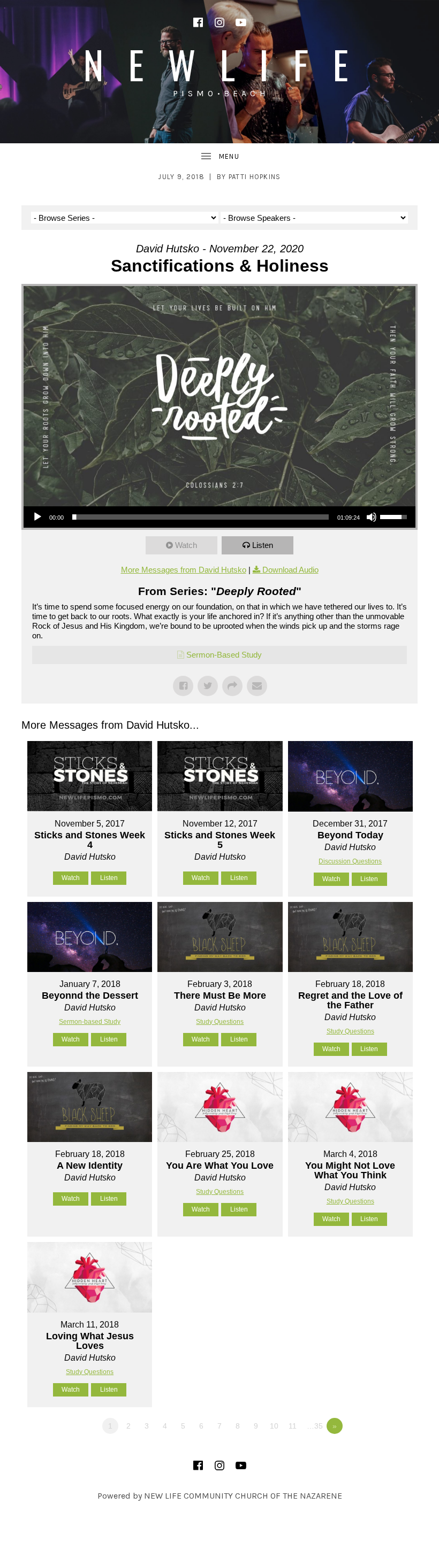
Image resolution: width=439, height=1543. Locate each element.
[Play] (37, 517)
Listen (262, 545)
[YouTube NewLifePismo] (240, 22)
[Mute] (371, 517)
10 (274, 1426)
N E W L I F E (219, 63)
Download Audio (290, 569)
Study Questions (220, 1021)
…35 (315, 1426)
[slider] (200, 517)
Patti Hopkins (255, 177)
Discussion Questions (350, 861)
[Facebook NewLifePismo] (198, 22)
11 (293, 1426)
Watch (186, 545)
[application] (219, 517)
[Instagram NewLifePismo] (219, 22)
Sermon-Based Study (224, 654)
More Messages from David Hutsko (183, 569)
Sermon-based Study (89, 1021)
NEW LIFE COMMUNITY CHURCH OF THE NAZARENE (243, 1496)
